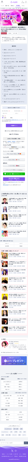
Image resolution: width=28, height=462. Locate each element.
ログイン (14, 182)
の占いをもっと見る (10, 352)
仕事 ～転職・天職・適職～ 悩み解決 (21, 8)
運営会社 (16, 456)
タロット (7, 243)
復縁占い (20, 384)
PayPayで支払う (12, 159)
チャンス (14, 435)
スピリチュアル (20, 414)
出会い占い (7, 389)
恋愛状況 (20, 381)
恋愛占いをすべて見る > (22, 378)
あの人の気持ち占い (7, 381)
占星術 (20, 412)
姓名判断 (7, 246)
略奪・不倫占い (7, 386)
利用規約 (9, 141)
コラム (23, 5)
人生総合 (13, 8)
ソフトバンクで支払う (11, 170)
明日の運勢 (20, 403)
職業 (19, 435)
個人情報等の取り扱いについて (16, 119)
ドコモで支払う (12, 165)
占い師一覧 (16, 454)
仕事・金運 (16, 428)
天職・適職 (8, 435)
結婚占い (20, 389)
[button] (14, 147)
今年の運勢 (7, 405)
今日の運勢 (7, 403)
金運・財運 (20, 398)
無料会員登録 (5, 184)
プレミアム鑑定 (8, 8)
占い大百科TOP (3, 8)
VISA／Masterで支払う (12, 154)
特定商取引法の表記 (22, 456)
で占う (14, 125)
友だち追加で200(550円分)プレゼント (15, 173)
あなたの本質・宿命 (7, 395)
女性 (5, 117)
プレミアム (4, 33)
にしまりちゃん (8, 428)
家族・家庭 (20, 400)
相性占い (20, 386)
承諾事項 (13, 141)
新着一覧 (7, 5)
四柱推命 (20, 419)
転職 (24, 431)
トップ (2, 5)
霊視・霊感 (7, 414)
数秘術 (21, 246)
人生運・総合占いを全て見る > (21, 392)
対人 (7, 400)
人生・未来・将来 (20, 395)
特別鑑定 (18, 5)
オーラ (21, 243)
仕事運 (15, 431)
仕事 (21, 428)
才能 (20, 431)
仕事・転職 (15, 33)
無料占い (13, 5)
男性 (11, 117)
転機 (3, 435)
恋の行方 (7, 384)
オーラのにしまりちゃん (14, 341)
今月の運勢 (20, 405)
